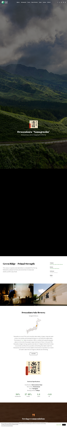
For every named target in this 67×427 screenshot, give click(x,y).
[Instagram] (65, 2)
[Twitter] (61, 2)
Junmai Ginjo (52, 264)
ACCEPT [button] (64, 424)
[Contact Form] (59, 2)
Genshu (58, 264)
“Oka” (22, 340)
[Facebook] (63, 2)
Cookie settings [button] (58, 424)
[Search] (57, 2)
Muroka (61, 264)
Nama (56, 264)
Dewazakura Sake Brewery (54, 268)
